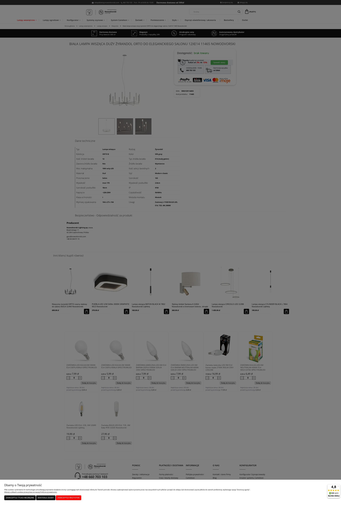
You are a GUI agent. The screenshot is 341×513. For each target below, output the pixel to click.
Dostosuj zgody (46, 498)
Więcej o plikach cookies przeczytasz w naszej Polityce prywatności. (30, 492)
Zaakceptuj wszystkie (68, 498)
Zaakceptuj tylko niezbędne (20, 498)
